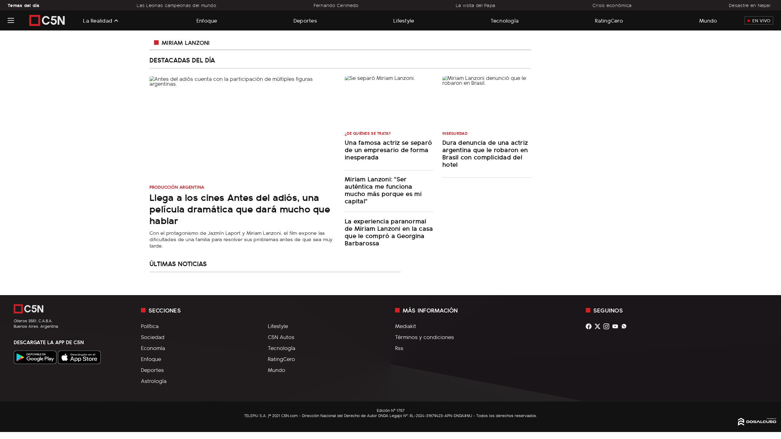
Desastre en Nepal (749, 5)
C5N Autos (281, 337)
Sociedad (152, 337)
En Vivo (761, 20)
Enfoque (206, 20)
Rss (399, 348)
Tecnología (505, 20)
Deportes (305, 20)
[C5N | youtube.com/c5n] (616, 326)
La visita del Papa (475, 5)
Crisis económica (612, 5)
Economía (153, 348)
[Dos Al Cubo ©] (757, 423)
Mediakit (405, 326)
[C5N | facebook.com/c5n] (590, 326)
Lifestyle (403, 20)
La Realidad (97, 20)
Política (150, 326)
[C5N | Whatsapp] (625, 326)
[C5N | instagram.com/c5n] (607, 326)
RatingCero (609, 20)
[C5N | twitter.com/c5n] (599, 326)
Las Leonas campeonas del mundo (176, 5)
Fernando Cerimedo (336, 5)
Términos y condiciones (424, 337)
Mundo (708, 20)
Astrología (154, 380)
